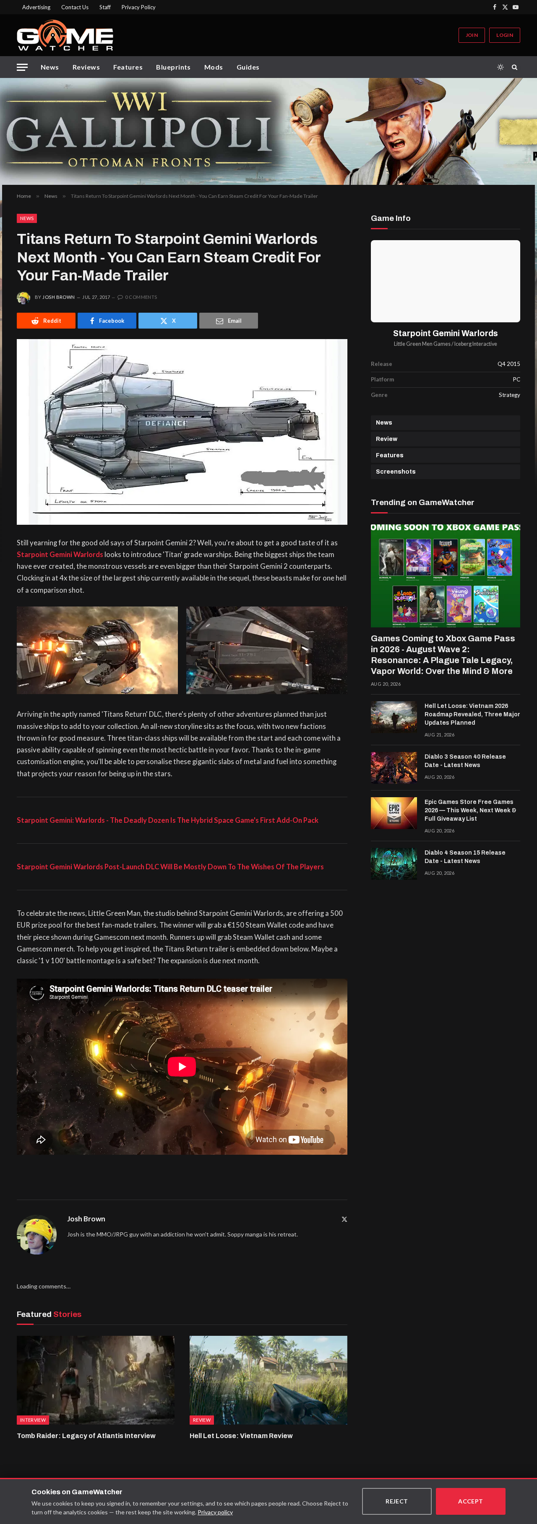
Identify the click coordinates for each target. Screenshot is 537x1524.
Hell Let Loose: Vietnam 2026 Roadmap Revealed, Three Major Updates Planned (472, 714)
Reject (397, 1501)
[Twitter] (344, 1219)
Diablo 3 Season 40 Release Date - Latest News (465, 761)
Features (128, 67)
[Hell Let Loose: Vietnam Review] (268, 1380)
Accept (470, 1501)
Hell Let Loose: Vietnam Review (241, 1435)
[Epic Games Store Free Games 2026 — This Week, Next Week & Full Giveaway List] (394, 813)
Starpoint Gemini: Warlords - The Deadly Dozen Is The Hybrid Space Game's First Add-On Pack (167, 820)
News (50, 67)
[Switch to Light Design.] (500, 67)
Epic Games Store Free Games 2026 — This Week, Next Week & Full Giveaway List (470, 810)
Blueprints (173, 67)
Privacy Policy (139, 7)
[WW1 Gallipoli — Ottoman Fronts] (268, 131)
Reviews (86, 67)
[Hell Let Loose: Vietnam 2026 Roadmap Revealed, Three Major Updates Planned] (394, 717)
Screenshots (396, 472)
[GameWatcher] (65, 35)
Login (504, 35)
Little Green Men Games (422, 344)
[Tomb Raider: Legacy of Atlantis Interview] (96, 1380)
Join (472, 35)
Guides (248, 67)
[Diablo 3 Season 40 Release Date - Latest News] (394, 768)
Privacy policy (215, 1512)
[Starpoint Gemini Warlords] (445, 281)
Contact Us (75, 7)
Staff (105, 7)
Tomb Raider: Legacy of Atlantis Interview (86, 1435)
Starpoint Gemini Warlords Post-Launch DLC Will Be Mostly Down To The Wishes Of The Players (170, 867)
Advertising (36, 7)
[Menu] (22, 67)
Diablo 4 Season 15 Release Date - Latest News (465, 857)
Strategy (509, 394)
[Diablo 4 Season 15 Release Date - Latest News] (394, 864)
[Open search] (516, 67)
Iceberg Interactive (475, 344)
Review (386, 439)
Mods (213, 67)
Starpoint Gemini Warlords (60, 554)
